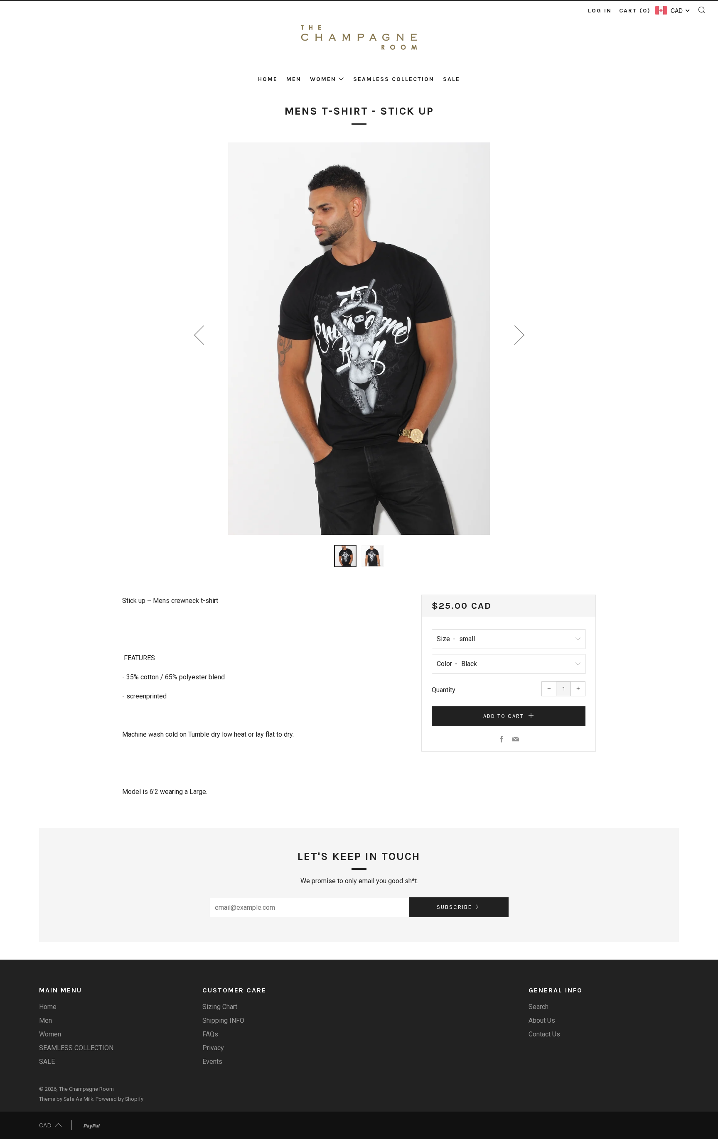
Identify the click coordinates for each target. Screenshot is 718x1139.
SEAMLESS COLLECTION (393, 79)
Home (268, 79)
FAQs (210, 1034)
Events (212, 1062)
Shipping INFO (223, 1020)
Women (323, 79)
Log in (600, 10)
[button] (345, 556)
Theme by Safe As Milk (66, 1099)
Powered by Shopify (119, 1099)
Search (538, 1007)
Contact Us (544, 1034)
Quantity (443, 690)
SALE (451, 79)
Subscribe (454, 907)
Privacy (213, 1048)
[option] (359, 338)
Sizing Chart (219, 1007)
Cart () (635, 10)
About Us (542, 1020)
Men (293, 79)
